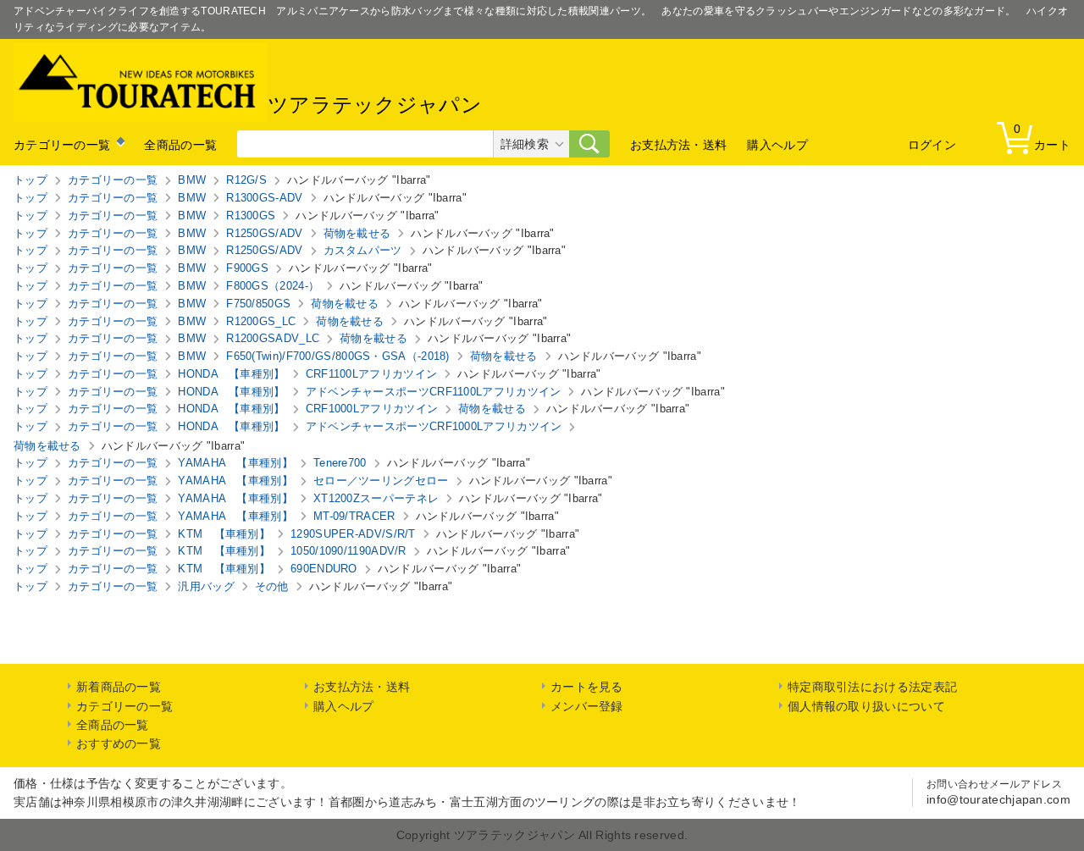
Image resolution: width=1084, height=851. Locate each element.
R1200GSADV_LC (272, 338)
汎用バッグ (206, 586)
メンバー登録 (586, 706)
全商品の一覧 (180, 145)
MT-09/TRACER (354, 516)
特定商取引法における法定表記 (872, 687)
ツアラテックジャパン (375, 105)
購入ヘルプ (777, 145)
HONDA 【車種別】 (231, 373)
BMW (192, 180)
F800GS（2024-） (272, 285)
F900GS (247, 268)
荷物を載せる (357, 233)
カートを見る (586, 687)
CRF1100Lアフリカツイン (372, 373)
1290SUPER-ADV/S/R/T (353, 534)
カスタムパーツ (363, 250)
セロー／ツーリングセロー (381, 480)
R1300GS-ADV (264, 197)
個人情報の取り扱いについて (866, 706)
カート (1042, 137)
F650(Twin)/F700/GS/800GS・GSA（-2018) (338, 356)
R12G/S (246, 180)
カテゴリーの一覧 (62, 145)
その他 (272, 586)
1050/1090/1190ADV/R (348, 550)
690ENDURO (323, 568)
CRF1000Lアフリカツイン (372, 408)
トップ (30, 180)
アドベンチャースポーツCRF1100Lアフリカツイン (433, 391)
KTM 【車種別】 (224, 534)
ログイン (932, 145)
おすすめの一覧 (118, 743)
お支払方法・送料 (678, 145)
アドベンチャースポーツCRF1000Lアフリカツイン (434, 426)
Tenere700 (340, 462)
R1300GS (250, 215)
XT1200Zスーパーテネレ (376, 498)
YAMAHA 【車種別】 (235, 462)
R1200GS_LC (261, 321)
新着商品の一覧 (118, 687)
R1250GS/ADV (264, 233)
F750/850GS (258, 303)
